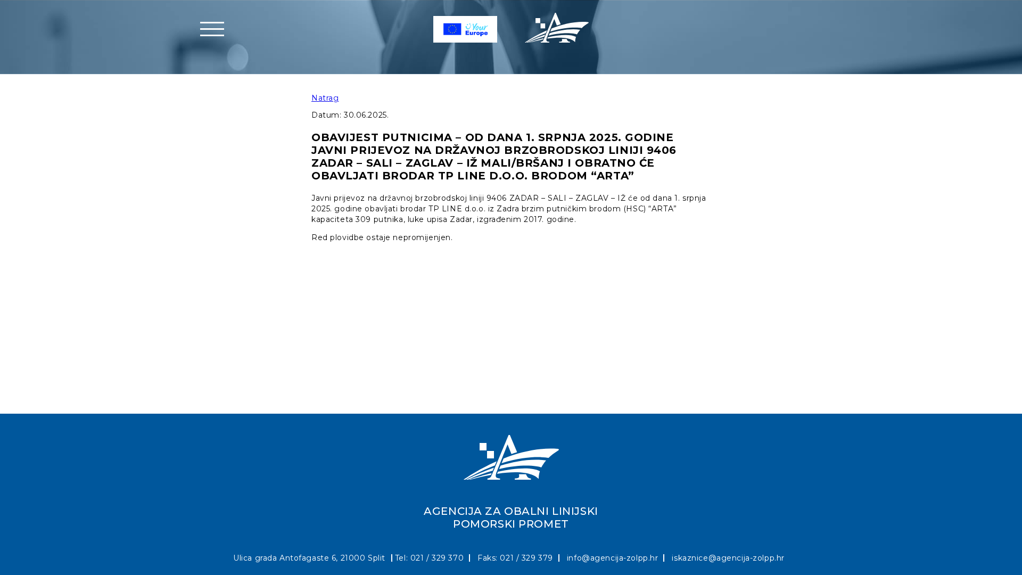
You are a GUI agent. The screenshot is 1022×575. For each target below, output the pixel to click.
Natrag (325, 98)
